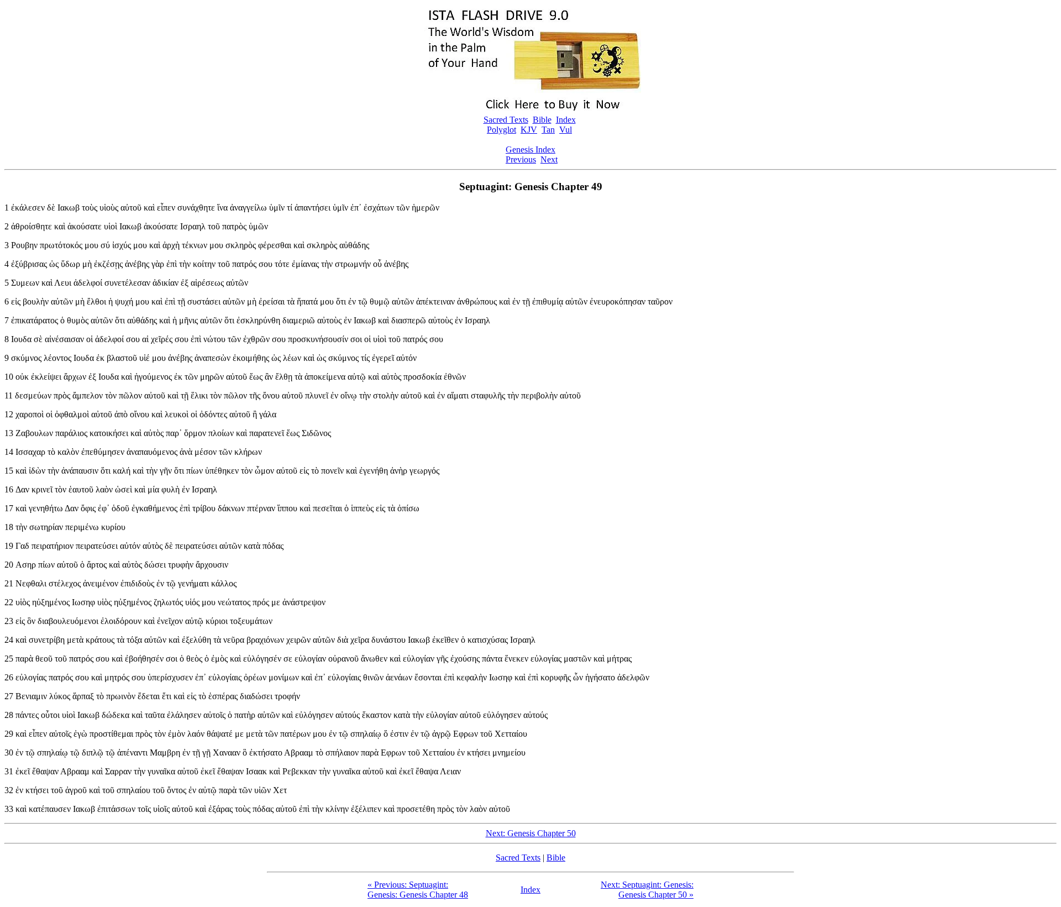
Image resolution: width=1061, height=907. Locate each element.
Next (549, 159)
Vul (565, 129)
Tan (548, 129)
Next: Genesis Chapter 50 (531, 833)
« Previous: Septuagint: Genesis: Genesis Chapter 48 (417, 889)
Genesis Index (530, 149)
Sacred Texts (506, 119)
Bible (542, 119)
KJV (529, 129)
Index (566, 119)
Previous (521, 159)
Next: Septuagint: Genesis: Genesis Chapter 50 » (647, 889)
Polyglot (501, 129)
